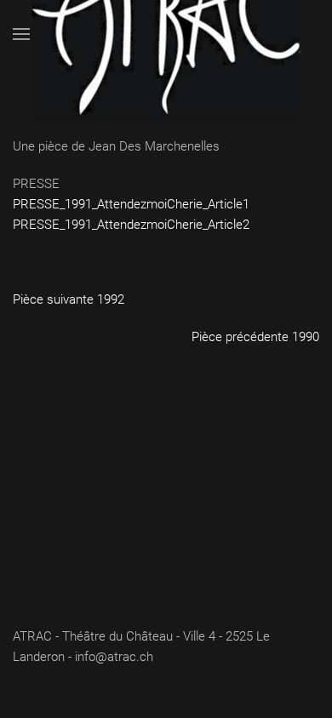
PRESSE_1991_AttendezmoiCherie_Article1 (131, 204)
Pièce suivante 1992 (68, 299)
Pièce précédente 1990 (255, 337)
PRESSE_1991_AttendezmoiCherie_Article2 (131, 224)
